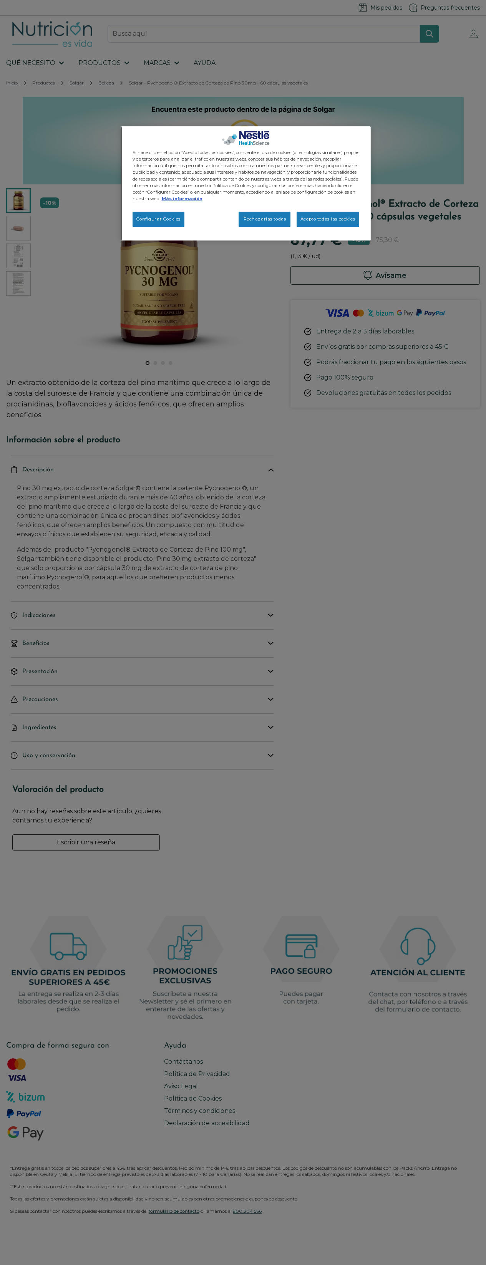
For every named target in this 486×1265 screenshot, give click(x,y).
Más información (182, 198)
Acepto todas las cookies (327, 219)
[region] (246, 183)
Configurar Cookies (158, 219)
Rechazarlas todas (265, 219)
